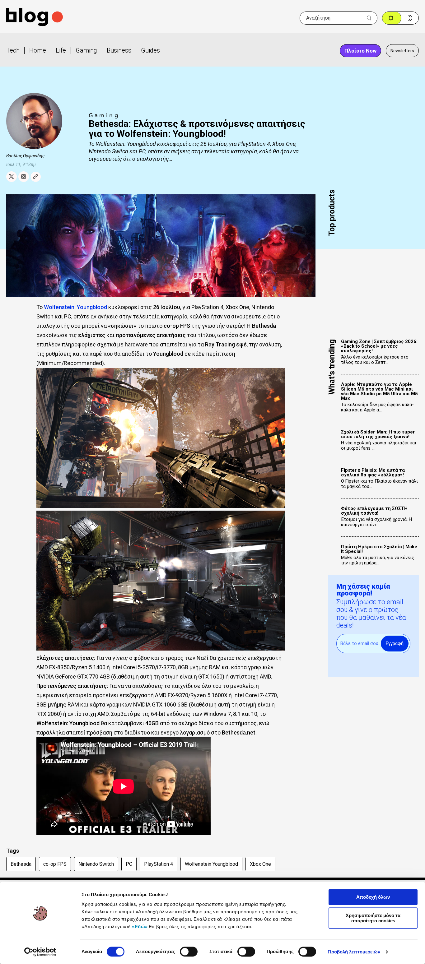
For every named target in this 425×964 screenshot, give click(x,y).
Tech (13, 50)
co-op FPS (55, 864)
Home (37, 50)
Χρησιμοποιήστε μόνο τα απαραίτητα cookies (373, 918)
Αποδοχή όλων (373, 897)
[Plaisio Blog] (34, 18)
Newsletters (402, 50)
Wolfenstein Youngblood (211, 864)
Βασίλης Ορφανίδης (25, 155)
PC (129, 864)
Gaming (86, 50)
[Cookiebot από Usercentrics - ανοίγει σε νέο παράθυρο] (40, 952)
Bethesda (21, 864)
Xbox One (260, 864)
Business (119, 50)
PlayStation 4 (158, 864)
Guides (150, 50)
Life (61, 50)
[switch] (189, 952)
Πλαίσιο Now (360, 51)
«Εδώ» (140, 926)
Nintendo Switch (96, 864)
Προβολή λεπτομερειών (354, 951)
